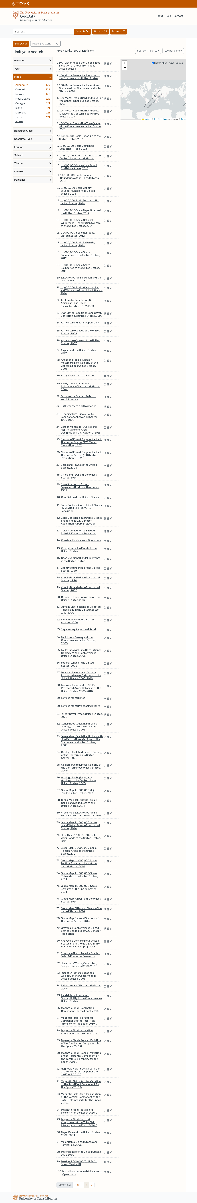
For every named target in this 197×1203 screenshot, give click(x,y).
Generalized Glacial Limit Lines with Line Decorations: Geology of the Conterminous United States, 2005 (82, 741)
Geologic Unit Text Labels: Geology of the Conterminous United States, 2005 (82, 755)
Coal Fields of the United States (80, 497)
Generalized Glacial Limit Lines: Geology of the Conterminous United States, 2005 (79, 726)
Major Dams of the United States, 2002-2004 (81, 1134)
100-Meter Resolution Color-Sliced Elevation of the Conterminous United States (79, 65)
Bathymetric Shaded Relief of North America (78, 398)
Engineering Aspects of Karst (78, 629)
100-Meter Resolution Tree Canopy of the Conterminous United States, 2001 (80, 126)
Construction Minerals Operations (81, 540)
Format (18, 147)
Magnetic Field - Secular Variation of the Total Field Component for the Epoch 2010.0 (81, 1084)
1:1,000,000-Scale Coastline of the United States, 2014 (80, 137)
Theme (18, 163)
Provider (19, 60)
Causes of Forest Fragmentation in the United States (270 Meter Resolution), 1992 (81, 442)
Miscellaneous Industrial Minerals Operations (82, 1173)
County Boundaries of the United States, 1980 (80, 569)
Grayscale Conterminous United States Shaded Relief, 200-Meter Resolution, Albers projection (81, 943)
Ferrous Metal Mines (73, 697)
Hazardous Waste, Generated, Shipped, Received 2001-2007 (79, 965)
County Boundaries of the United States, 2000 (80, 589)
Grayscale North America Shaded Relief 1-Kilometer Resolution (80, 955)
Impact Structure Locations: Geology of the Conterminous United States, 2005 (78, 975)
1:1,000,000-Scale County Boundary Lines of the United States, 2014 (77, 190)
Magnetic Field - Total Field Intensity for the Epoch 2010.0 (79, 1111)
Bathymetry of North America (78, 406)
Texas (18, 117)
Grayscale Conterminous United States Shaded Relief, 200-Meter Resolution (81, 930)
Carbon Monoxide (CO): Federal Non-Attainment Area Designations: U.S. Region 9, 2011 (80, 429)
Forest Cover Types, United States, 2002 (82, 715)
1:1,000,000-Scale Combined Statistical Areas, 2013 (76, 147)
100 (172, 50)
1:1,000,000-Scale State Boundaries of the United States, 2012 (80, 255)
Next (78, 1184)
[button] (124, 63)
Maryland (20, 112)
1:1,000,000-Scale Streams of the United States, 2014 (81, 279)
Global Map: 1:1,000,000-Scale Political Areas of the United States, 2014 (79, 850)
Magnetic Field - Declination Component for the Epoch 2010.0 (80, 1009)
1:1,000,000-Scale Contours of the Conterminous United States (80, 157)
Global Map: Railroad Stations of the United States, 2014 (80, 920)
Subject (19, 155)
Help (168, 15)
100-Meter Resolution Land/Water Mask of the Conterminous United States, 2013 (80, 113)
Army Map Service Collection (78, 375)
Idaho (18, 108)
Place (17, 76)
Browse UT (118, 31)
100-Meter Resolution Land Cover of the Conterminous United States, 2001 (81, 101)
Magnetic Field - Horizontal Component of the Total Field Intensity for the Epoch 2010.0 (79, 1020)
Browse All (100, 31)
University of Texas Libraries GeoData (36, 17)
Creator (19, 171)
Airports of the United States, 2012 (79, 352)
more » (19, 121)
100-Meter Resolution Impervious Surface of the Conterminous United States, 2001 (80, 88)
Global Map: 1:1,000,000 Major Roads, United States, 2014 (78, 792)
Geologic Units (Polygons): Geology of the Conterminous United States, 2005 (78, 780)
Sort (147, 50)
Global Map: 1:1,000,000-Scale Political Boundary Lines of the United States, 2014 (79, 863)
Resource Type (23, 138)
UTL (36, 1198)
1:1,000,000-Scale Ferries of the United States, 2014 (79, 202)
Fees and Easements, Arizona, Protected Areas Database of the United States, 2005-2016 (81, 675)
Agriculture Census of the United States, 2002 (80, 332)
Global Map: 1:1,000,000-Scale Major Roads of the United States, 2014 (80, 838)
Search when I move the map (168, 62)
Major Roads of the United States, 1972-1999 (81, 1153)
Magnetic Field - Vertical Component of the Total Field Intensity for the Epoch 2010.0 (79, 1122)
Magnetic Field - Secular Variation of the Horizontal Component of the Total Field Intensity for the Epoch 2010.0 (81, 1057)
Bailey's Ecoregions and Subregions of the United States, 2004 (80, 386)
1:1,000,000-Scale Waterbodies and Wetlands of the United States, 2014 (81, 290)
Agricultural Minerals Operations (80, 322)
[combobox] (43, 31)
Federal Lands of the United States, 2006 (77, 664)
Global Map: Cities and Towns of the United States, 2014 (81, 910)
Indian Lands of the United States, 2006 (81, 987)
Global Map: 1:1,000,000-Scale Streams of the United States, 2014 (79, 888)
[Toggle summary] (116, 64)
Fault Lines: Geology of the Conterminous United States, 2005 (78, 640)
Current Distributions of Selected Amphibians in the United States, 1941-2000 (81, 609)
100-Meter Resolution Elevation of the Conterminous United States (79, 77)
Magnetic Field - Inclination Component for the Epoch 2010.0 (80, 1032)
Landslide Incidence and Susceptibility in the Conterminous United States (81, 998)
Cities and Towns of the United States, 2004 (79, 466)
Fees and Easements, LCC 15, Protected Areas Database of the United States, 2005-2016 (81, 688)
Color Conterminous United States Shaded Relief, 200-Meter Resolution (81, 508)
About (159, 15)
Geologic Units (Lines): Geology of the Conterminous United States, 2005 (81, 767)
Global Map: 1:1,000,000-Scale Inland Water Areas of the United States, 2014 (80, 825)
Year (17, 68)
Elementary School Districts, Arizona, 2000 (78, 621)
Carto (183, 119)
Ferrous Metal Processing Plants (80, 705)
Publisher (19, 179)
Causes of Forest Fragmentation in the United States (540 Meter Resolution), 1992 (81, 455)
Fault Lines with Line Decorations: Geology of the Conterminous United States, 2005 (81, 653)
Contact (178, 15)
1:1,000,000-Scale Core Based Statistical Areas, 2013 (79, 167)
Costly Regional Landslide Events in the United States (80, 559)
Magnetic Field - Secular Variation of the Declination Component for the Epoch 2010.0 (81, 1043)
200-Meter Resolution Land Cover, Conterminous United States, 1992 (81, 314)
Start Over (21, 43)
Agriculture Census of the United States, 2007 (80, 342)
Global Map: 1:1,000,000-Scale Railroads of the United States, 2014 (79, 876)
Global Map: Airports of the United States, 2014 (81, 900)
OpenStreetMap (160, 119)
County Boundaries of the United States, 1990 (80, 579)
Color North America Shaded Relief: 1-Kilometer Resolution (78, 532)
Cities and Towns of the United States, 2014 (79, 476)
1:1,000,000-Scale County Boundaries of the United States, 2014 (79, 178)
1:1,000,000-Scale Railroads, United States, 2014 (77, 244)
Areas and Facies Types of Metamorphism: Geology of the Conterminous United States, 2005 (79, 364)
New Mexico (22, 98)
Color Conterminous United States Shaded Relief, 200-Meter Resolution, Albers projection (81, 520)
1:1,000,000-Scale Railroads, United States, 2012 (78, 234)
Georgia (20, 103)
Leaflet (147, 119)
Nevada (19, 94)
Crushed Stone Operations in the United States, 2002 (80, 599)
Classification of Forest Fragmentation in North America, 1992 (80, 487)
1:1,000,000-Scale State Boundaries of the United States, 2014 (80, 268)
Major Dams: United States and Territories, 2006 (79, 1143)
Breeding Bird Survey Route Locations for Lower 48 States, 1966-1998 (79, 417)
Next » (92, 50)
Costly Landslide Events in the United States (79, 550)
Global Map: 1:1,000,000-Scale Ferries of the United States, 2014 (81, 814)
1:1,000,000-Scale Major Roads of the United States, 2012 (81, 212)
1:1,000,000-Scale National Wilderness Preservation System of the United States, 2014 (81, 223)
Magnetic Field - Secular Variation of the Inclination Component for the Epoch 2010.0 (80, 1071)
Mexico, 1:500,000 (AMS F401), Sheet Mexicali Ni (79, 1163)
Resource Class (23, 130)
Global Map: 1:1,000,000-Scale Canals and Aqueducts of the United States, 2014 (79, 803)
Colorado (20, 89)
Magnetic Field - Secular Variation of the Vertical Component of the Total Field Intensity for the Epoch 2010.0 (81, 1098)
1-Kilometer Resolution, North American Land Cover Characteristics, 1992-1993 (78, 303)
